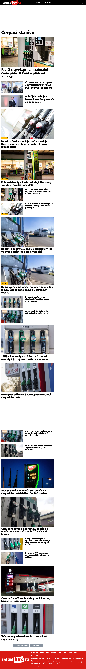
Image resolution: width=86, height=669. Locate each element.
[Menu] (81, 3)
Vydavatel (54, 652)
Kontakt (48, 652)
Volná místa (34, 655)
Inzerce (60, 652)
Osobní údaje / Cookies (70, 652)
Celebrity (48, 2)
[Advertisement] (28, 413)
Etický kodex (34, 652)
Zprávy (37, 2)
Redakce (42, 652)
